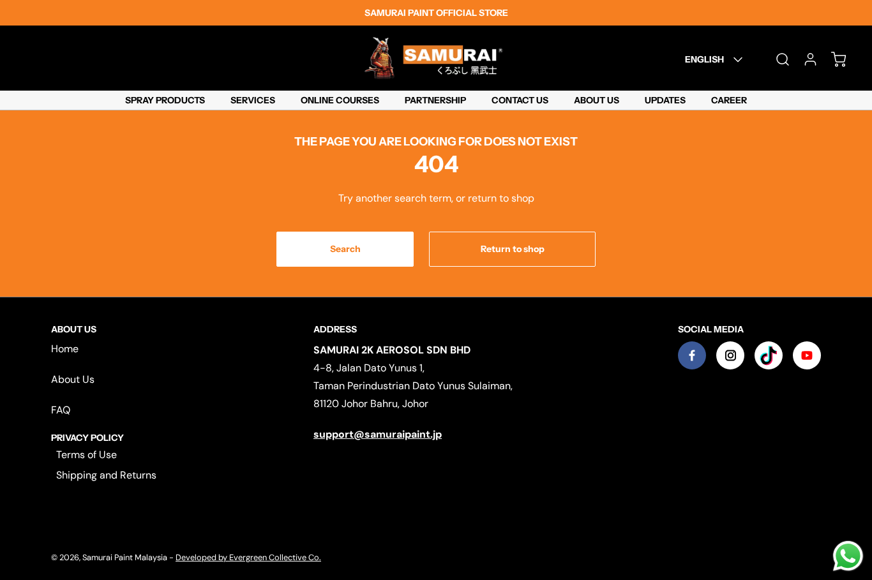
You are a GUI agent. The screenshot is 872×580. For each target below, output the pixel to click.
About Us (72, 379)
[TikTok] (769, 355)
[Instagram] (730, 355)
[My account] (804, 59)
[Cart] (832, 59)
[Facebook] (692, 355)
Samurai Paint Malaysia (125, 557)
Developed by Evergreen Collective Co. (248, 557)
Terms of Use (86, 454)
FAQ (60, 410)
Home (65, 348)
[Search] (776, 59)
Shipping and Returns (106, 475)
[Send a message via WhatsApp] (848, 556)
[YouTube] (807, 355)
